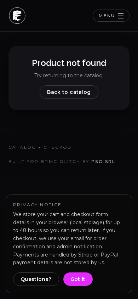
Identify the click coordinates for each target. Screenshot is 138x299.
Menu (107, 15)
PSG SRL (103, 161)
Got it (78, 279)
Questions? (36, 279)
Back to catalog (69, 92)
